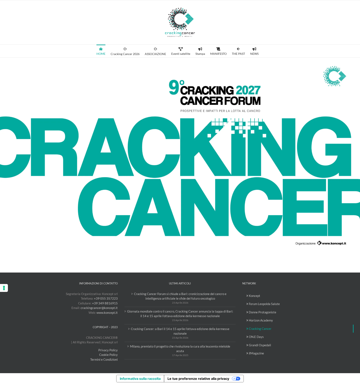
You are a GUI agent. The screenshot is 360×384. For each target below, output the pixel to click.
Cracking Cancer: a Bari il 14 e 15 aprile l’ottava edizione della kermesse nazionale (180, 331)
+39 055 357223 (106, 298)
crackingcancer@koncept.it (99, 308)
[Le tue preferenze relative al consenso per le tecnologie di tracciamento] (4, 288)
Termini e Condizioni (104, 359)
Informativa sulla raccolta (140, 378)
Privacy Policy (108, 350)
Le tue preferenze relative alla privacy (198, 378)
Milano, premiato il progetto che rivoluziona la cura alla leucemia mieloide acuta (180, 348)
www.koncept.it (107, 312)
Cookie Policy (108, 354)
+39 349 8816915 (105, 303)
